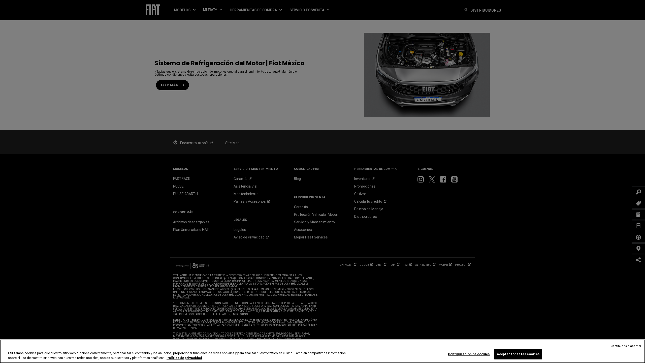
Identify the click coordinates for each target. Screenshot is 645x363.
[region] (322, 351)
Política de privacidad (184, 358)
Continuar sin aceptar (626, 346)
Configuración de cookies (469, 354)
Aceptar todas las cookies (518, 354)
